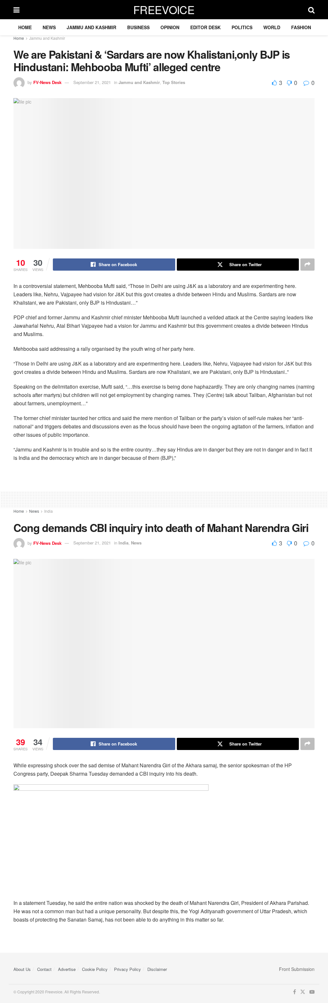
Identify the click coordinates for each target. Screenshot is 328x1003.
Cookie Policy (95, 969)
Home (25, 27)
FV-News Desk (47, 82)
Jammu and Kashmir (91, 27)
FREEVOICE (163, 9)
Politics (242, 27)
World (271, 27)
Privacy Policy (127, 969)
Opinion (169, 27)
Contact (44, 969)
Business (138, 27)
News (49, 27)
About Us (22, 969)
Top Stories (173, 82)
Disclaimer (157, 969)
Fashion (301, 27)
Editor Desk (205, 27)
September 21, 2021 (92, 82)
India (48, 511)
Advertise (67, 969)
